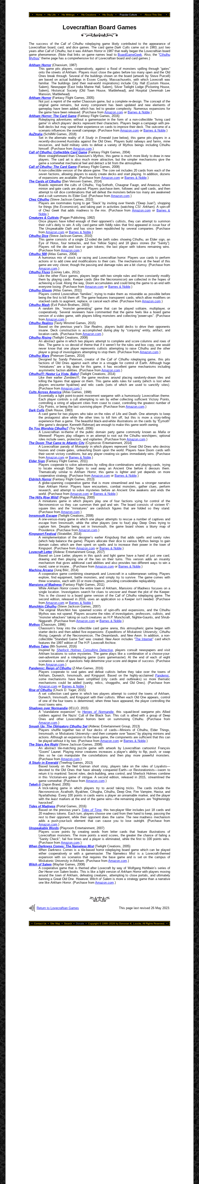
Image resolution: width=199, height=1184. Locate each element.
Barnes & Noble (139, 112)
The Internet (143, 639)
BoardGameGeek (130, 54)
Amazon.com (113, 112)
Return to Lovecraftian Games (58, 908)
